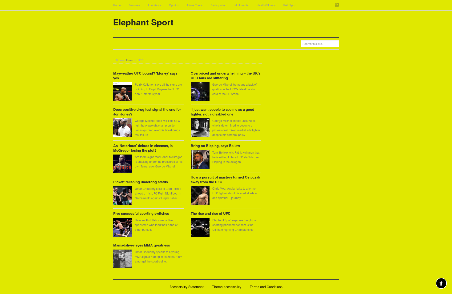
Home (117, 5)
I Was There (194, 5)
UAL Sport (289, 5)
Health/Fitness (266, 5)
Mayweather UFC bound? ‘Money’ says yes (145, 75)
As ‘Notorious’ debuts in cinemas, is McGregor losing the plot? (143, 148)
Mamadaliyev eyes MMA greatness (141, 245)
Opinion (174, 5)
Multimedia (241, 5)
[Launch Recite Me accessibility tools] (441, 283)
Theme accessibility (226, 286)
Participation (218, 5)
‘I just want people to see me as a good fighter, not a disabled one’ (222, 112)
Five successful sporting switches (141, 213)
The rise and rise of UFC (210, 213)
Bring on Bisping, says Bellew (215, 145)
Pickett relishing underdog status (140, 181)
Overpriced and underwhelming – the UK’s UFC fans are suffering (226, 75)
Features (134, 5)
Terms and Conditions (266, 286)
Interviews (154, 5)
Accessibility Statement (187, 286)
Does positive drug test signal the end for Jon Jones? (147, 112)
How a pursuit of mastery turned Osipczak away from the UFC (225, 179)
